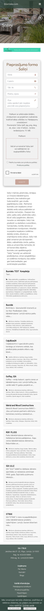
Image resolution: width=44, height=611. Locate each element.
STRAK (9, 514)
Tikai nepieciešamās (14, 608)
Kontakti (22, 572)
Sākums (4, 15)
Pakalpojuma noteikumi (22, 586)
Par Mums (22, 569)
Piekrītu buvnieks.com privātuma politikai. (23, 162)
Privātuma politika (22, 590)
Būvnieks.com (11, 3)
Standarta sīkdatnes (29, 608)
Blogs (22, 575)
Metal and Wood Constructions (20, 405)
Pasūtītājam (22, 593)
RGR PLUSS (11, 432)
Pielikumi (22, 136)
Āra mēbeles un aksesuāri (18, 15)
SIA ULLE (10, 465)
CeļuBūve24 (11, 340)
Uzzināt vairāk (28, 605)
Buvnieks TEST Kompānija (17, 271)
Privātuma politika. (23, 165)
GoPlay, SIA (11, 376)
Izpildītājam (22, 596)
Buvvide (9, 304)
